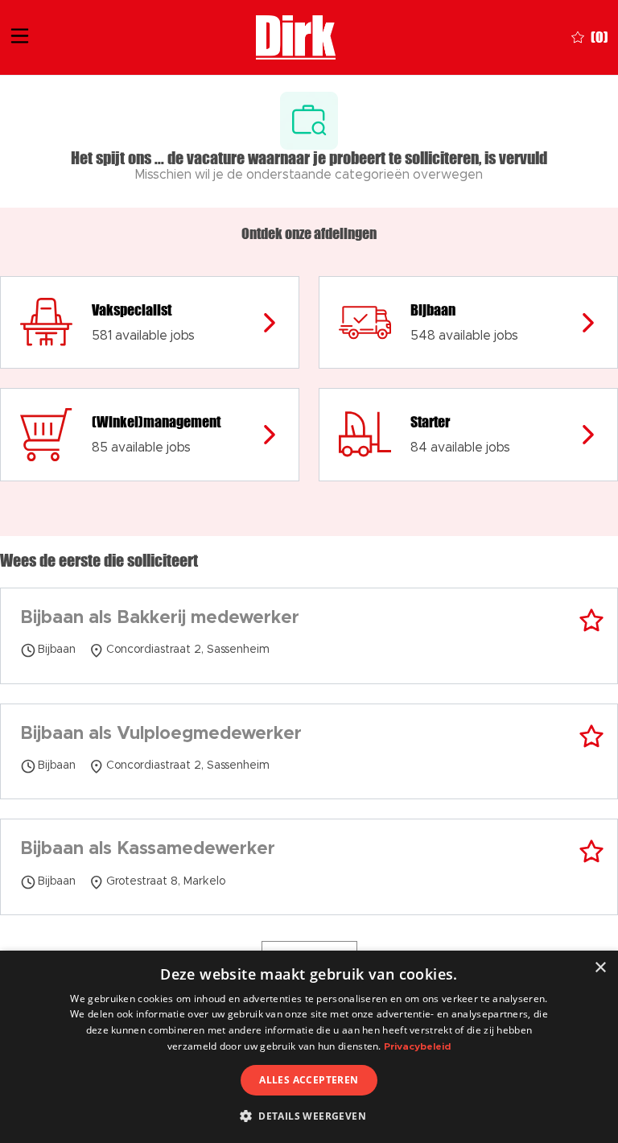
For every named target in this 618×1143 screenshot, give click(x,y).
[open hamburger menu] (20, 38)
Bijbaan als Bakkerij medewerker (159, 618)
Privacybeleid (417, 1046)
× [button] (600, 968)
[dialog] (309, 1047)
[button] (309, 1116)
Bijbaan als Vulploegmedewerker (161, 734)
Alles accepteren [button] (308, 1080)
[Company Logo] (296, 36)
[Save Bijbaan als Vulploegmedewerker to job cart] (591, 736)
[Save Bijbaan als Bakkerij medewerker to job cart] (591, 620)
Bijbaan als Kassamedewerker (147, 849)
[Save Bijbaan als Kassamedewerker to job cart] (591, 851)
